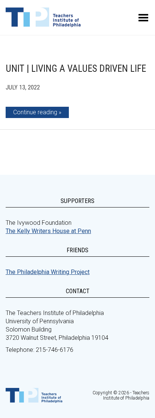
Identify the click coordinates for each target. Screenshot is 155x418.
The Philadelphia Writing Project (48, 272)
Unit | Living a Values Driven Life (76, 68)
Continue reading (35, 112)
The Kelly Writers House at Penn (48, 231)
